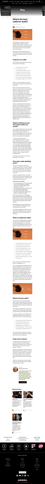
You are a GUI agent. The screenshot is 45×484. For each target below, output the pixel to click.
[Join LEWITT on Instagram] (22, 476)
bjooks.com (23, 379)
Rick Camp (37, 439)
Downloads (37, 461)
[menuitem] (11, 1)
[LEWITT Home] (5, 1)
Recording (7, 460)
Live (8, 461)
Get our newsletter (22, 472)
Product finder (26, 1)
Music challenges (24, 3)
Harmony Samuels (37, 438)
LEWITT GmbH (21, 482)
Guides (16, 3)
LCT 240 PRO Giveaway (22, 440)
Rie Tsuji (37, 440)
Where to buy (37, 467)
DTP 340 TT (8, 439)
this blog (19, 263)
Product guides (37, 464)
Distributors (22, 467)
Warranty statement (37, 465)
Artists (13, 3)
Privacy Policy (22, 463)
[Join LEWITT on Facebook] (17, 476)
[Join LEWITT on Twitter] (25, 476)
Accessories (8, 464)
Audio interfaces (17, 1)
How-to (20, 3)
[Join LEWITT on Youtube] (20, 476)
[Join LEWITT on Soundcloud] (27, 476)
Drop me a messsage (23, 382)
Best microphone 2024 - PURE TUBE (22, 438)
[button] (39, 1)
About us (22, 458)
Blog (34, 1)
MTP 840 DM (8, 440)
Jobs (22, 461)
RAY (8, 438)
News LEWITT (31, 3)
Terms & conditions (22, 465)
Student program (22, 464)
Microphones (12, 1)
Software (22, 1)
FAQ (37, 463)
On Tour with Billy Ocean (22, 439)
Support (31, 1)
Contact (37, 460)
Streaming (7, 463)
